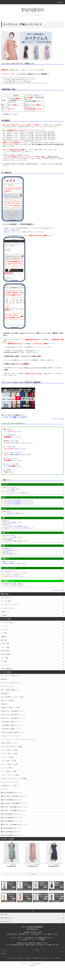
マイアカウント (4, 950)
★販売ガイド (4, 704)
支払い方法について (12, 958)
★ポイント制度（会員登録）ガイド (10, 689)
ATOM (59, 958)
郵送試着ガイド (5, 679)
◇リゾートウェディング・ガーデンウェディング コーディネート (18, 739)
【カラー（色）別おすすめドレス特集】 (11, 746)
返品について (29, 958)
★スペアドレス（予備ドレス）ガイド (11, 682)
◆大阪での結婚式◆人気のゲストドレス (11, 799)
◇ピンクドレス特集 (6, 768)
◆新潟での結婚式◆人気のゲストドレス (11, 835)
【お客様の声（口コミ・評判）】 (10, 785)
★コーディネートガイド (7, 686)
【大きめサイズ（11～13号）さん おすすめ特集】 (14, 778)
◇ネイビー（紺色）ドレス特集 (9, 750)
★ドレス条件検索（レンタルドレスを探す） (13, 697)
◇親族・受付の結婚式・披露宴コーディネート (13, 732)
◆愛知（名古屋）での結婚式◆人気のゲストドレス (14, 803)
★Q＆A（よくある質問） (7, 700)
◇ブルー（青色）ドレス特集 (8, 760)
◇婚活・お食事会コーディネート (10, 743)
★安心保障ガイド (5, 693)
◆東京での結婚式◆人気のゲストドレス (11, 792)
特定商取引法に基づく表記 (38, 958)
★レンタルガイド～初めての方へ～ (10, 675)
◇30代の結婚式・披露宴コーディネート (11, 725)
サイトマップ (4, 789)
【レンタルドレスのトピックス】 (10, 782)
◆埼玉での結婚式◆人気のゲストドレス (11, 817)
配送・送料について (21, 958)
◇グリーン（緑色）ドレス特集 (9, 764)
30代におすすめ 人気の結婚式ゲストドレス (13, 714)
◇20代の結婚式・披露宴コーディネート (11, 728)
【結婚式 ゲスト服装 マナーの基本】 (10, 707)
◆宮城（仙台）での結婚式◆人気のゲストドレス (14, 824)
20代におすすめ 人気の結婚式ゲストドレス (13, 718)
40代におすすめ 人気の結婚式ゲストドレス (13, 711)
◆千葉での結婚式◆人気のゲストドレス (11, 828)
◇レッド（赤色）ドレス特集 (8, 771)
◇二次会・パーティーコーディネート (11, 736)
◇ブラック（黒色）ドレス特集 (9, 753)
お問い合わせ (3, 953)
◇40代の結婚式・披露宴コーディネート (11, 721)
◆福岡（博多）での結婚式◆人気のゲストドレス (14, 807)
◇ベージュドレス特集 (7, 757)
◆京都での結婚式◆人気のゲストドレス (11, 814)
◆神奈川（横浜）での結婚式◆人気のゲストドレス (14, 796)
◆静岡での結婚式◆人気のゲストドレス (11, 831)
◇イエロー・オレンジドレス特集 (10, 775)
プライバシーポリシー (49, 958)
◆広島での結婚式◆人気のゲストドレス (11, 821)
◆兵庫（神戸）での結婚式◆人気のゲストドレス (14, 810)
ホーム (6, 958)
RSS (56, 958)
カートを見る (36, 950)
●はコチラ (17, 500)
